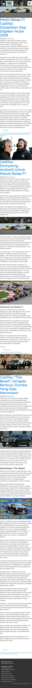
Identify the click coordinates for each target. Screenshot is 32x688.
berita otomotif (17, 134)
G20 (14, 652)
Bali (1, 652)
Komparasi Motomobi (7, 681)
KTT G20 (16, 652)
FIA (24, 134)
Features (5, 649)
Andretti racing (9, 133)
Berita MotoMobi (5, 671)
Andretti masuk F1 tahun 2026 (17, 110)
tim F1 (5, 135)
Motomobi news (25, 353)
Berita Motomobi (7, 349)
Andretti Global (8, 352)
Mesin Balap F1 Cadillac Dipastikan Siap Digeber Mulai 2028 (13, 27)
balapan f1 (26, 133)
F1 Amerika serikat (16, 353)
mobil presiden (22, 652)
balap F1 (13, 352)
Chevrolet (9, 353)
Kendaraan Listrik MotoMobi (8, 679)
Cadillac (22, 134)
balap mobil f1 (21, 133)
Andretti (2, 352)
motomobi (3, 653)
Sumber (2, 346)
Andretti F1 (3, 133)
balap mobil (15, 133)
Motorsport (5, 130)
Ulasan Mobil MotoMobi (7, 675)
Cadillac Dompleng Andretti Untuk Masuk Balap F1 (13, 168)
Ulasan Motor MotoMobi (7, 677)
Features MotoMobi (6, 673)
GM (20, 353)
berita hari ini (10, 134)
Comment (10, 38)
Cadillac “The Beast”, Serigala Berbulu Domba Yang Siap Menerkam (13, 385)
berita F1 (5, 134)
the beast (15, 653)
